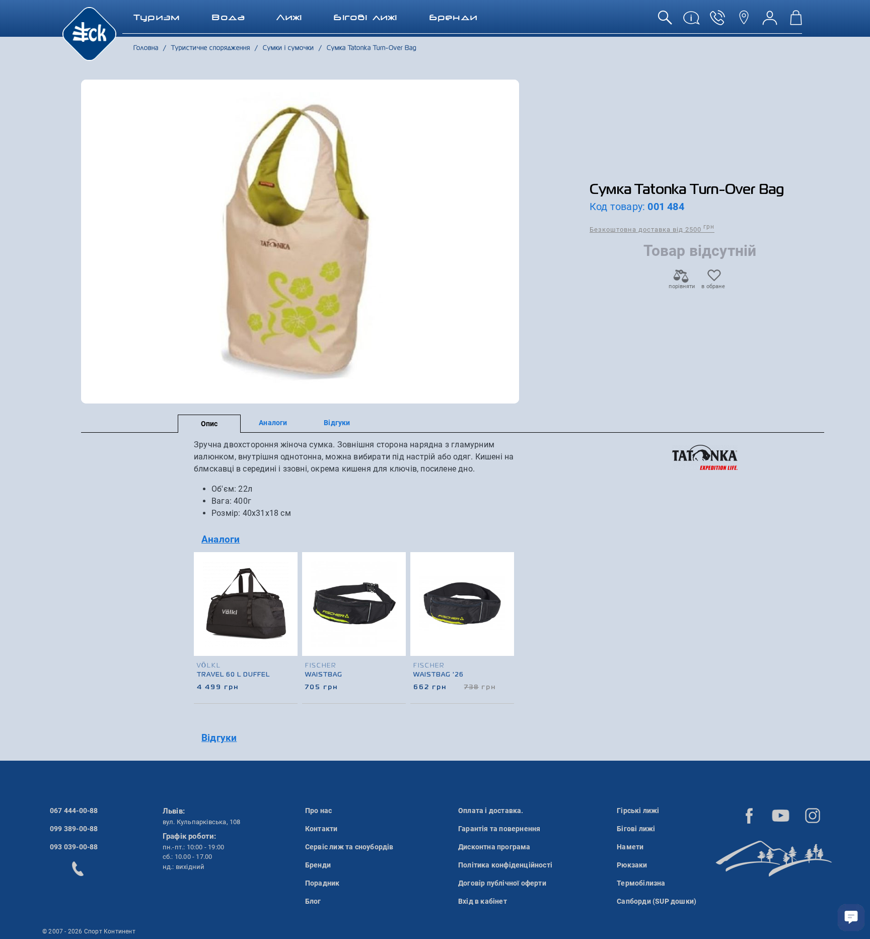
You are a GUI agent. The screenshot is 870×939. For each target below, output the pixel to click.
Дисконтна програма (494, 847)
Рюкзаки (632, 865)
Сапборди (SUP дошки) (656, 901)
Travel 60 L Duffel (233, 675)
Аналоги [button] (220, 539)
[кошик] (796, 21)
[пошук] (665, 21)
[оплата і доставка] (691, 21)
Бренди (318, 865)
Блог (313, 901)
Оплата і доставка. (491, 811)
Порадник (322, 883)
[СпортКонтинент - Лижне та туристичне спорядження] (89, 33)
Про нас (318, 811)
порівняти (681, 286)
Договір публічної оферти (502, 883)
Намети (630, 847)
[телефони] (717, 21)
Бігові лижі (636, 829)
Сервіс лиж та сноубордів (349, 847)
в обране (713, 286)
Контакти (321, 829)
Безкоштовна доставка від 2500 (652, 229)
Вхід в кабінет (482, 901)
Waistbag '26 (438, 675)
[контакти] (744, 21)
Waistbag (323, 675)
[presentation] (507, 614)
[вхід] (770, 21)
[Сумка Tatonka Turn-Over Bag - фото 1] (300, 241)
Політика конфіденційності (505, 865)
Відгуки (337, 423)
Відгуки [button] (219, 738)
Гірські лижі (638, 811)
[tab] (366, 539)
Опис (209, 424)
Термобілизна (641, 883)
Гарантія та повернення (499, 829)
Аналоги (273, 423)
